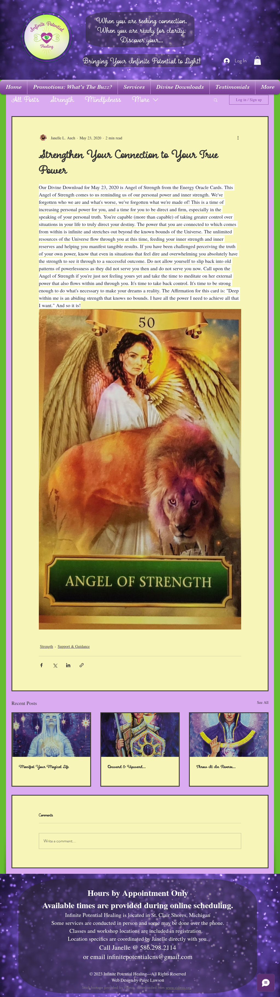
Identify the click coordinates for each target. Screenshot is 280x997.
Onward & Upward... (127, 767)
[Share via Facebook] (41, 665)
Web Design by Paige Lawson (138, 980)
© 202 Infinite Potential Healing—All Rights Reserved (137, 974)
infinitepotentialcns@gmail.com (149, 956)
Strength (62, 99)
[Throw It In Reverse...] (229, 735)
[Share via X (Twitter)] (54, 665)
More (140, 99)
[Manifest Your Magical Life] (51, 735)
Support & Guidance (74, 646)
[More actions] (238, 137)
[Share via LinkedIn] (68, 665)
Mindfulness (103, 99)
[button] (257, 60)
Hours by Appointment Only (138, 893)
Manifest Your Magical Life (44, 767)
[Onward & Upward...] (140, 735)
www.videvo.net (178, 987)
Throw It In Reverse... (216, 767)
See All (263, 702)
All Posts (25, 99)
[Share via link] (81, 665)
